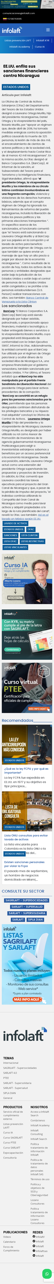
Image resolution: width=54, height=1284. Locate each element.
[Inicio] (21, 30)
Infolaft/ (40, 1237)
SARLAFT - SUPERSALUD (27, 907)
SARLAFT (18, 919)
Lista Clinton (29, 535)
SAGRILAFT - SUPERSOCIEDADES (27, 900)
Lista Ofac (10, 541)
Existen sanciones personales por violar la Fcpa (24, 864)
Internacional (10, 1062)
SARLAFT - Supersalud (15, 1088)
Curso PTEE (9, 1142)
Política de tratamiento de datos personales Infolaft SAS (39, 1167)
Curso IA (40, 47)
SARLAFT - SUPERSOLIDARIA (27, 913)
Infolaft (40, 1241)
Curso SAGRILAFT (13, 1137)
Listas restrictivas (32, 541)
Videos (7, 1237)
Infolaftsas (42, 1251)
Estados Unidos (16, 87)
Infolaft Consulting (37, 1132)
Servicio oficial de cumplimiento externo (13, 1115)
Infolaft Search (39, 1139)
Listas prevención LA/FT (13, 1125)
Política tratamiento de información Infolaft (39, 1149)
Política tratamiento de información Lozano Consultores (39, 1216)
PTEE (6, 1078)
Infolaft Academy (19, 47)
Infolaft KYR (42, 40)
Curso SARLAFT (11, 1147)
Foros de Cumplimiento (11, 1248)
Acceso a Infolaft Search (40, 1113)
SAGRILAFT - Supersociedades (20, 1068)
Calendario (9, 1241)
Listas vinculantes (15, 547)
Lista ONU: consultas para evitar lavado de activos (26, 837)
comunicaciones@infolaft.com (19, 13)
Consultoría (9, 1157)
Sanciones (10, 535)
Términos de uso (40, 1179)
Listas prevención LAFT (18, 40)
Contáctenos (38, 1120)
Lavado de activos (15, 523)
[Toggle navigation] (48, 30)
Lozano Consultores (37, 1201)
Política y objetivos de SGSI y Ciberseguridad (39, 1190)
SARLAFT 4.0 (10, 1073)
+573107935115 (14, 19)
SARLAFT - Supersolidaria (17, 1083)
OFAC (31, 529)
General (7, 1098)
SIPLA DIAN (35, 919)
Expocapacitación (13, 1152)
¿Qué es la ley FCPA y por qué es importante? (26, 771)
